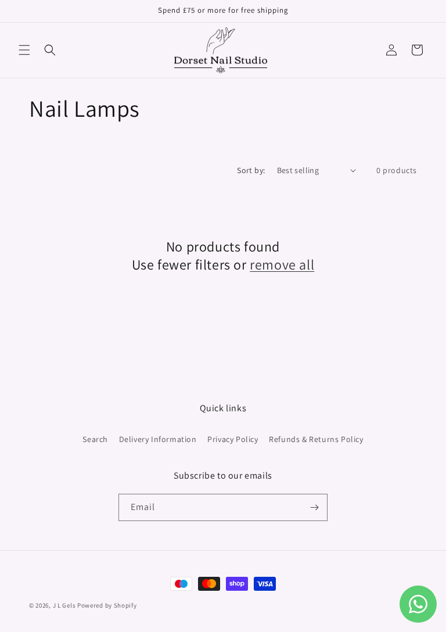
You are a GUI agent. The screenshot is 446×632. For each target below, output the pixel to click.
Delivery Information (158, 439)
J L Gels (65, 605)
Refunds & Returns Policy (316, 439)
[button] (24, 50)
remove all (282, 265)
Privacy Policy (232, 439)
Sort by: (251, 170)
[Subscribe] (314, 507)
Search (95, 439)
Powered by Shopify (107, 605)
